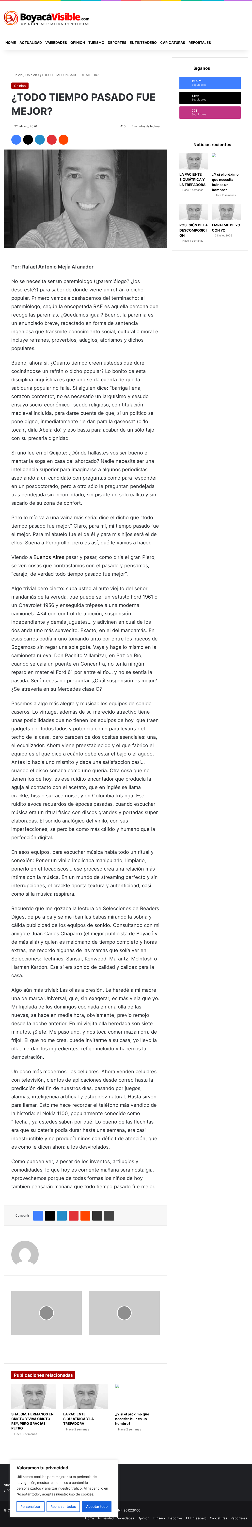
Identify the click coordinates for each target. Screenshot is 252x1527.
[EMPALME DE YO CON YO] (226, 212)
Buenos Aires (48, 557)
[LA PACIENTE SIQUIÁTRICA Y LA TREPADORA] (85, 1396)
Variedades (56, 42)
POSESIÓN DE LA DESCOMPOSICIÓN (193, 230)
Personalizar (30, 1506)
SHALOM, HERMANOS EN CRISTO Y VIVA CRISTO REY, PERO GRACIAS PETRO (32, 1421)
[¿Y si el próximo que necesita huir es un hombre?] (137, 1396)
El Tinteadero (143, 42)
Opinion (77, 42)
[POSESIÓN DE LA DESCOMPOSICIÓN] (193, 212)
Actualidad (30, 42)
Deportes (117, 42)
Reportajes (200, 42)
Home (10, 42)
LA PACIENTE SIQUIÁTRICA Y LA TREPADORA (78, 1419)
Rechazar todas (63, 1506)
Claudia (52, 1243)
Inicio (18, 75)
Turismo (96, 42)
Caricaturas (172, 42)
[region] (64, 1488)
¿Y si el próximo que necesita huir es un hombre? (132, 1419)
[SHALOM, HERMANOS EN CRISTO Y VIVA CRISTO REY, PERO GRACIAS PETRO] (33, 1396)
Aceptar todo (97, 1506)
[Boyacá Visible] (46, 18)
